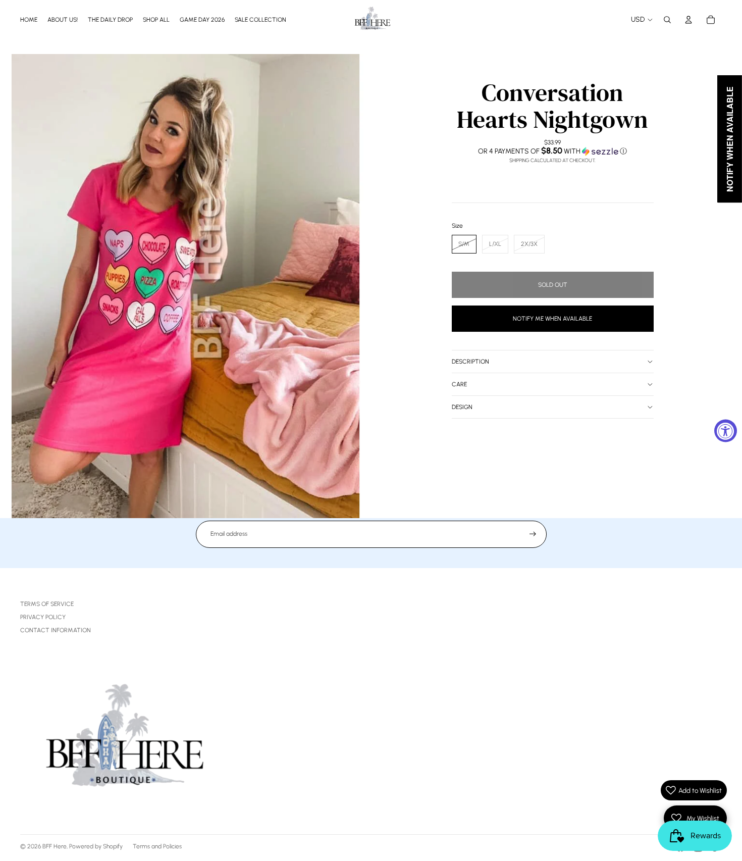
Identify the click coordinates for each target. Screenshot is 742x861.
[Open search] (667, 20)
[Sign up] (533, 534)
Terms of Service (47, 603)
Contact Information (55, 630)
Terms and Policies (157, 846)
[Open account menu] (688, 20)
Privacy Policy (43, 617)
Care (459, 384)
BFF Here (54, 846)
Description (470, 361)
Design (462, 407)
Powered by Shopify (96, 846)
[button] (553, 151)
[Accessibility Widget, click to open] (725, 430)
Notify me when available (552, 318)
